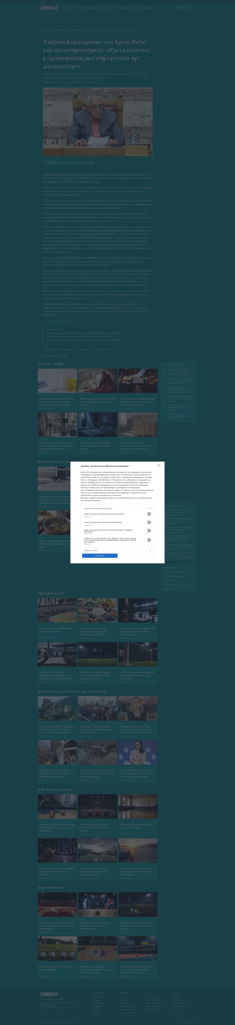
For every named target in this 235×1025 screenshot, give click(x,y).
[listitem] (117, 508)
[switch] (148, 514)
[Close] (160, 466)
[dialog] (117, 512)
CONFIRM (99, 556)
